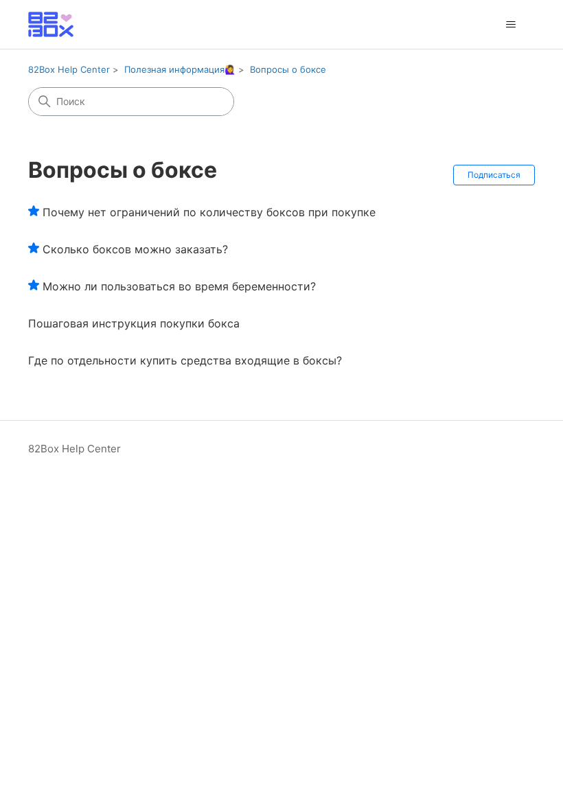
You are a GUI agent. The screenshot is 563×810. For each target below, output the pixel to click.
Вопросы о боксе (288, 69)
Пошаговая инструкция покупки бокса (134, 323)
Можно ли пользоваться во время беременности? (179, 286)
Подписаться (494, 175)
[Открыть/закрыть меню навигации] (510, 25)
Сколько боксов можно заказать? (135, 249)
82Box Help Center (69, 69)
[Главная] (50, 24)
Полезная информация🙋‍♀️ (179, 69)
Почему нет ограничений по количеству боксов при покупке (209, 212)
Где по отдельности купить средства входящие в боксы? (185, 360)
